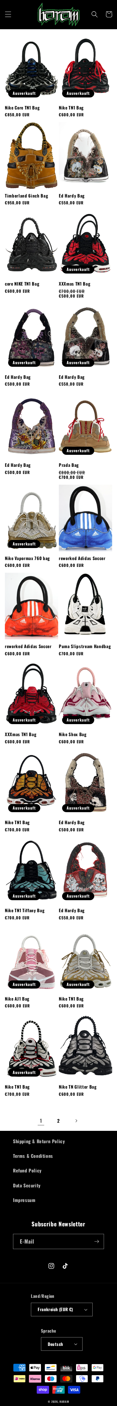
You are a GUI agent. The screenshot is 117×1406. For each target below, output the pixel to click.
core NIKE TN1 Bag (22, 284)
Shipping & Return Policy (39, 1141)
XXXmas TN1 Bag (74, 284)
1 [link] (41, 1120)
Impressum (24, 1199)
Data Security (27, 1185)
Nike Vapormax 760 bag (27, 558)
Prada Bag (69, 465)
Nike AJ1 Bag (17, 999)
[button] (8, 14)
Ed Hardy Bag (72, 195)
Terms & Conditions (33, 1155)
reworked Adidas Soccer (82, 558)
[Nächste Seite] (76, 1121)
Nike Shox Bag (73, 734)
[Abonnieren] (96, 1241)
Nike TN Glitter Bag (78, 1087)
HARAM (64, 1401)
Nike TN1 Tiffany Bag (25, 910)
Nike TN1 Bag (71, 107)
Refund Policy (27, 1170)
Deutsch (55, 1344)
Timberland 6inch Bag (26, 195)
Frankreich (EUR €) (55, 1309)
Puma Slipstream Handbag (85, 646)
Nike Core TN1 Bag (22, 107)
